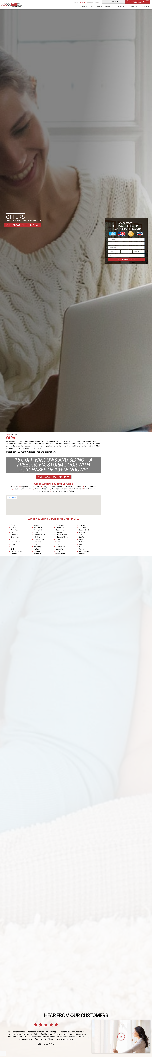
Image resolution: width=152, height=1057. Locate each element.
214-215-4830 (113, 1)
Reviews (75, 2)
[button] (3, 1038)
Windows (86, 7)
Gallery (97, 2)
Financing (90, 2)
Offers (82, 2)
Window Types (103, 7)
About (144, 7)
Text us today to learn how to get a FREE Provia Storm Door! (138, 1)
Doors (132, 7)
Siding (119, 7)
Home (8, 434)
